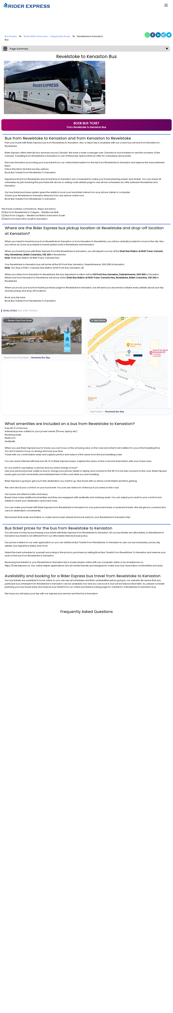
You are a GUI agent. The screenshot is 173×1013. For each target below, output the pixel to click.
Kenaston (73, 142)
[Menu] (166, 5)
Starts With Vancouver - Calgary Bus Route (47, 36)
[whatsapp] (147, 35)
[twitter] (169, 35)
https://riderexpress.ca (17, 565)
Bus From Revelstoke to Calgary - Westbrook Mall (31, 212)
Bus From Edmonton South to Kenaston (26, 218)
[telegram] (163, 35)
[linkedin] (158, 35)
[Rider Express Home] (26, 5)
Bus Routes (11, 36)
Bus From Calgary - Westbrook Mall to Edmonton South (35, 215)
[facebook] (152, 35)
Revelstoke (59, 142)
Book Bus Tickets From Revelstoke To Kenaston (30, 172)
